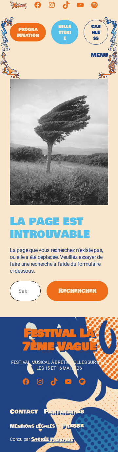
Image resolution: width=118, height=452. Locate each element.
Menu (99, 55)
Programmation (28, 32)
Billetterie (64, 32)
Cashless (96, 32)
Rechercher (77, 290)
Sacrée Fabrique (52, 439)
